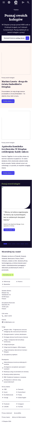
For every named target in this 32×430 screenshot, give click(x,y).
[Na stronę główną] (16, 3)
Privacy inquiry (6, 417)
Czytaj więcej (7, 101)
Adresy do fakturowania (19, 417)
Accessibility (17, 413)
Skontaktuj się (7, 275)
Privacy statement (7, 413)
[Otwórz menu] (3, 2)
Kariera (16, 9)
